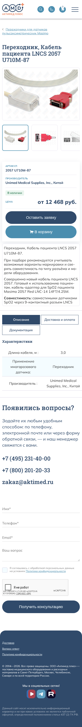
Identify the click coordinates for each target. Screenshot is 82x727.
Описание (21, 320)
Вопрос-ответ (10, 648)
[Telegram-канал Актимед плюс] (41, 694)
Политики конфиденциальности (46, 571)
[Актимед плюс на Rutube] (51, 694)
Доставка (8, 642)
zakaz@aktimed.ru (27, 482)
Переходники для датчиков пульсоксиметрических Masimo (25, 31)
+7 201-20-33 (26, 470)
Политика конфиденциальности (22, 654)
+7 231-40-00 (26, 458)
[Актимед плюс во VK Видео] (31, 694)
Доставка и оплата (59, 320)
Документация (21, 330)
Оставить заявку (41, 217)
